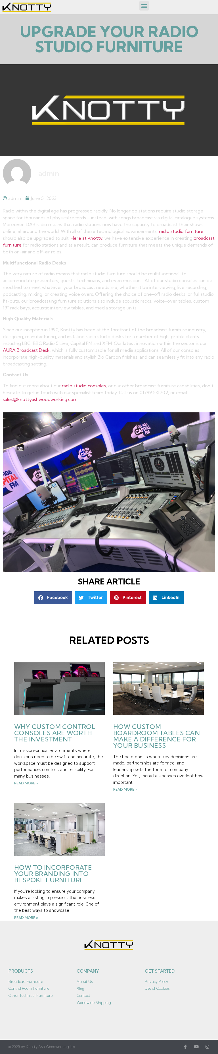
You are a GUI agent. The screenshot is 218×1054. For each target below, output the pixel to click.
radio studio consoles (84, 385)
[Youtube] (196, 1047)
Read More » (26, 783)
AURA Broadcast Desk (26, 350)
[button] (144, 6)
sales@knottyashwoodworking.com (40, 399)
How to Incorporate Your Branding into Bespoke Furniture (53, 873)
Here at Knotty (86, 238)
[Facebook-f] (185, 1047)
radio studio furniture (181, 231)
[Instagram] (207, 1047)
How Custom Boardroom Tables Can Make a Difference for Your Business (156, 736)
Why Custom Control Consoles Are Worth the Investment (54, 733)
